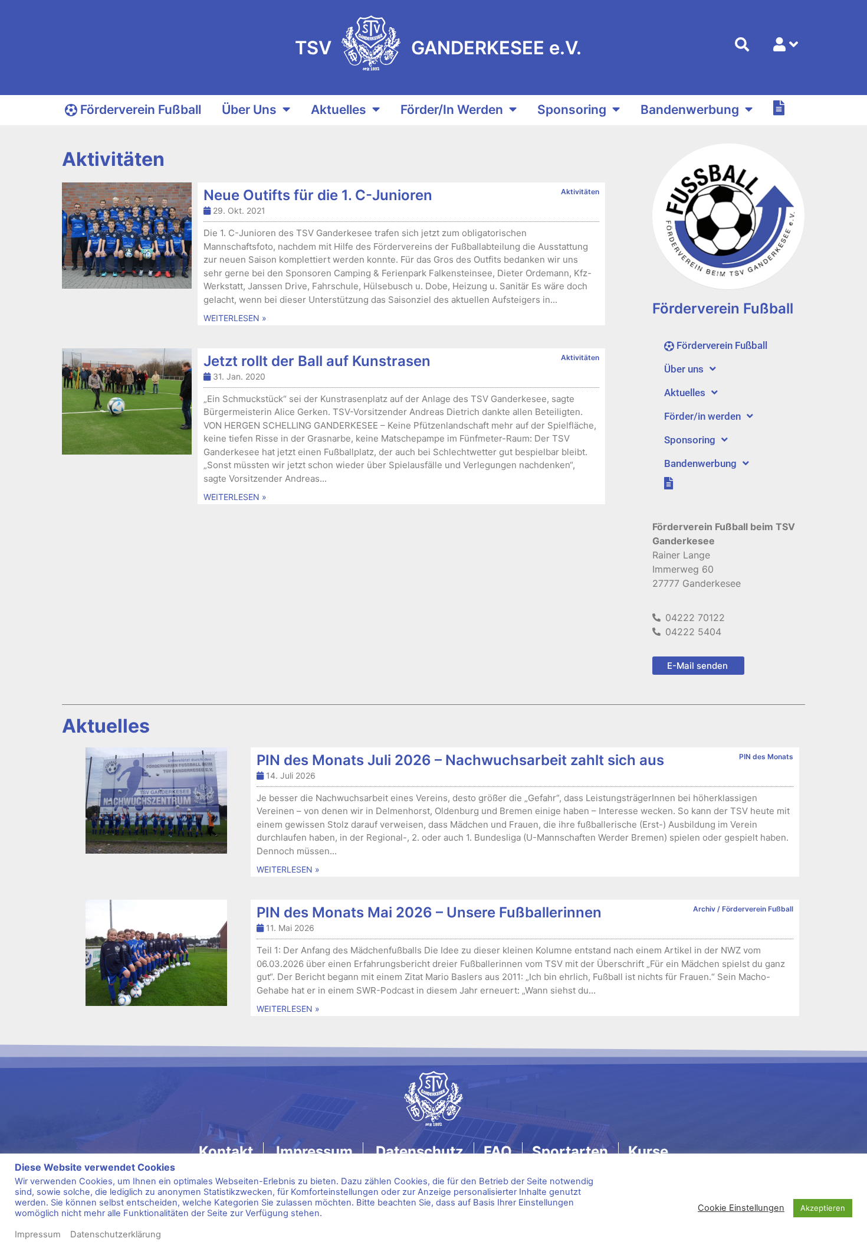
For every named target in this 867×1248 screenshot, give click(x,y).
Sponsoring (571, 109)
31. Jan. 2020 (239, 376)
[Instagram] (363, 1192)
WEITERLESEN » (235, 318)
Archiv (704, 908)
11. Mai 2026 (290, 928)
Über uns (249, 109)
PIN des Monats (766, 756)
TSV (313, 47)
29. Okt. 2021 (239, 210)
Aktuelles (338, 109)
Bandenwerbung (690, 109)
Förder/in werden (451, 109)
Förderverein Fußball (757, 908)
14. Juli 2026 (291, 775)
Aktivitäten (580, 191)
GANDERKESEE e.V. (496, 47)
